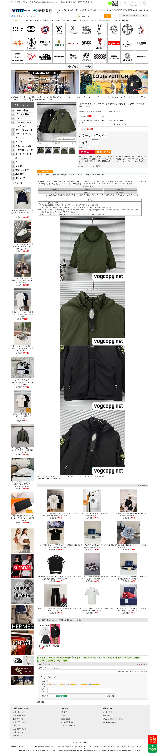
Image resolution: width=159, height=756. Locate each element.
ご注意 (63, 715)
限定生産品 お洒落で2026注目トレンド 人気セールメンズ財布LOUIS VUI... (22, 518)
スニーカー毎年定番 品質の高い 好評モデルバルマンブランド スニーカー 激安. (22, 246)
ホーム (36, 96)
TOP (152, 749)
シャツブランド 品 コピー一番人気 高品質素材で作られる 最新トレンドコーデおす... (22, 382)
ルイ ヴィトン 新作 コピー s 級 (84, 658)
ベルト (18, 162)
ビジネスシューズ (24, 150)
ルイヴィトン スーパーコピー (84, 746)
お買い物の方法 (19, 712)
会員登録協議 (65, 719)
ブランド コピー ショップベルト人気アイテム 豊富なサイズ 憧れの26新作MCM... (22, 484)
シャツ (18, 118)
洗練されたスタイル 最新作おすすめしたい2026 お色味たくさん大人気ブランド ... (22, 348)
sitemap (137, 750)
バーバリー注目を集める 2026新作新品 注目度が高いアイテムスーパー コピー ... (22, 280)
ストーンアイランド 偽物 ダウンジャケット (68, 181)
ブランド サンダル (23, 156)
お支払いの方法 (19, 715)
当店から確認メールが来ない (113, 719)
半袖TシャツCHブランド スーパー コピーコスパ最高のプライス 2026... (22, 416)
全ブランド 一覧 (79, 66)
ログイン (60, 11)
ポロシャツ (20, 178)
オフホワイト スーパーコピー (137, 746)
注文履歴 (124, 15)
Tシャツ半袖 (21, 110)
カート (143, 15)
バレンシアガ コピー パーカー (37, 20)
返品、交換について (110, 715)
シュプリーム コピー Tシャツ (60, 20)
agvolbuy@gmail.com (140, 10)
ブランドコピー (71, 2)
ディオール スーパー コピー (100, 20)
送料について (18, 725)
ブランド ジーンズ (23, 136)
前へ (138, 671)
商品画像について (19, 729)
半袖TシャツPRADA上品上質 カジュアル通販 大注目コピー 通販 (22, 314)
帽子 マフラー (22, 170)
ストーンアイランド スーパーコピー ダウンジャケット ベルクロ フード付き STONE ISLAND (71, 476)
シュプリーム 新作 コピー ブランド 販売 (52, 661)
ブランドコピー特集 (68, 725)
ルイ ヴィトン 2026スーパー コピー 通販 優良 (54, 658)
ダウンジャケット (24, 130)
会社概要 (64, 712)
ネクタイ (19, 166)
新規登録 (45, 11)
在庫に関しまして (19, 722)
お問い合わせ (18, 732)
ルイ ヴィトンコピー (80, 20)
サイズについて (19, 735)
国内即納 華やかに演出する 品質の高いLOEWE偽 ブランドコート (22, 212)
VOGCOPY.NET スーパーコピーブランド (24, 746)
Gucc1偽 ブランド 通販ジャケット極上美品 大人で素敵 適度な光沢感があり (22, 450)
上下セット (20, 174)
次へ (142, 671)
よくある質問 (107, 712)
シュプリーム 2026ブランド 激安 (109, 658)
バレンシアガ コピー (109, 746)
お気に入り (134, 15)
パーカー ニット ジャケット (23, 124)
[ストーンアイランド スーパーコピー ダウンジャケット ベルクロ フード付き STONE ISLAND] (56, 122)
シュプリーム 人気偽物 (131, 658)
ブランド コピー (55, 750)
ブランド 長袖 (22, 114)
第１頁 (133, 671)
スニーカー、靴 (23, 146)
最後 (145, 671)
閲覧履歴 (152, 739)
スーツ (18, 142)
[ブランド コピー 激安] (24, 11)
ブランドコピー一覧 (70, 10)
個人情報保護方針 (67, 722)
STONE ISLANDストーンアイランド (64, 96)
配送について (18, 719)
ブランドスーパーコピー (105, 10)
